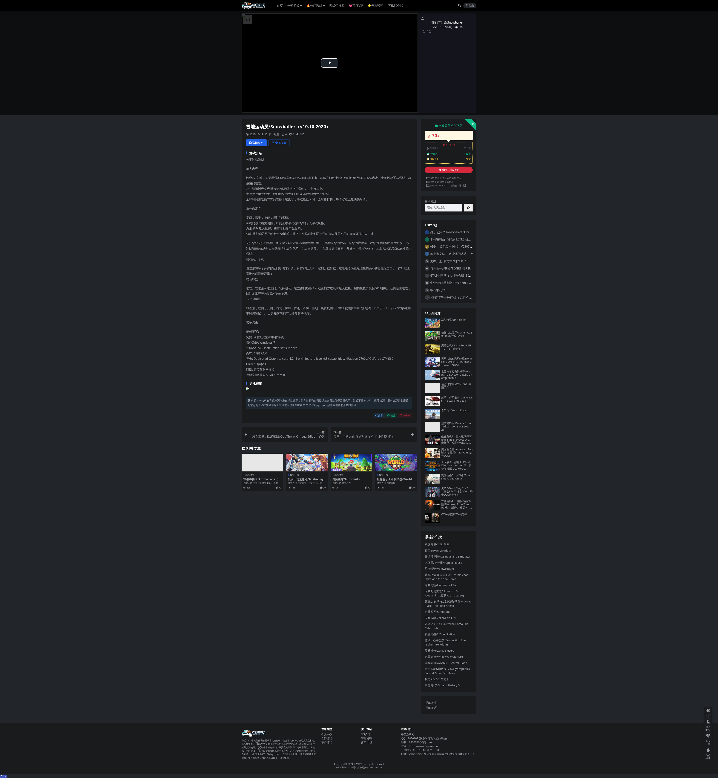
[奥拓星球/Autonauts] (351, 462)
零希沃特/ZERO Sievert (439, 650)
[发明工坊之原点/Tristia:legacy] (307, 462)
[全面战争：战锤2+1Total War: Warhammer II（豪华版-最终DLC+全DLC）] (432, 466)
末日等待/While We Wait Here (444, 656)
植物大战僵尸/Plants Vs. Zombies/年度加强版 (456, 334)
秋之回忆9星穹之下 (437, 679)
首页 (280, 6)
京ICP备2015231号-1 (346, 767)
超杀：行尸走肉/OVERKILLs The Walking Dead (456, 399)
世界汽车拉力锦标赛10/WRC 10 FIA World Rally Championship (456, 375)
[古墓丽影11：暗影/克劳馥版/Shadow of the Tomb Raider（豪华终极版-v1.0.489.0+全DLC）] (432, 505)
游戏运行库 (336, 6)
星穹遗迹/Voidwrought (439, 568)
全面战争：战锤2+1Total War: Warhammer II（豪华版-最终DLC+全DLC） (456, 465)
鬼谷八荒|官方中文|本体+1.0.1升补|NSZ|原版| (462, 261)
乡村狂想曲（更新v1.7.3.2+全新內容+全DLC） (460, 239)
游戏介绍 (432, 702)
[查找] (468, 207)
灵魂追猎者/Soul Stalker (440, 634)
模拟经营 (274, 134)
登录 (471, 5)
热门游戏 (326, 742)
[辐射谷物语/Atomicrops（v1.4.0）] (262, 462)
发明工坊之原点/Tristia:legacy (306, 480)
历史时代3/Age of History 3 (442, 685)
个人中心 (326, 734)
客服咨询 (366, 738)
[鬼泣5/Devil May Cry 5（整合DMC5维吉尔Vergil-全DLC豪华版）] (432, 492)
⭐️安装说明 (375, 6)
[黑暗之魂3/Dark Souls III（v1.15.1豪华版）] (432, 349)
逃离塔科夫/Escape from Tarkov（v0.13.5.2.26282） (456, 426)
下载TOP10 (395, 6)
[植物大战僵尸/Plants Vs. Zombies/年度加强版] (432, 336)
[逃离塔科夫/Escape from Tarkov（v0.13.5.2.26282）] (432, 427)
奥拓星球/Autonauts (346, 479)
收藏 (393, 415)
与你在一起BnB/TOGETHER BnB (452, 268)
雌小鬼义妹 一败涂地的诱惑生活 (451, 254)
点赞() (406, 415)
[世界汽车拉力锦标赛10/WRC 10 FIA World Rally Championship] (432, 375)
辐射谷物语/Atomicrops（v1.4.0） (261, 480)
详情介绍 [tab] (257, 143)
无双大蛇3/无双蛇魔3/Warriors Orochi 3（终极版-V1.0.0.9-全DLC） (456, 362)
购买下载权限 (450, 169)
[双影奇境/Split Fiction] (432, 323)
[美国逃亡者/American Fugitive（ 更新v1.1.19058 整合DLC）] (432, 453)
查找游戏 (430, 201)
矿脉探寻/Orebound (437, 611)
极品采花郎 (437, 290)
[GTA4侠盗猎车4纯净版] (432, 518)
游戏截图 (432, 708)
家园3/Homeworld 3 (438, 550)
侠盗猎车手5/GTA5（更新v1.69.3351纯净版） (461, 297)
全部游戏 (293, 6)
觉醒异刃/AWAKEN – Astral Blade (446, 663)
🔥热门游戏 (314, 6)
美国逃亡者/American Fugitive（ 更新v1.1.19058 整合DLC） (457, 452)
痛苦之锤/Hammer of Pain (441, 585)
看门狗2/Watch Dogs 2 (455, 410)
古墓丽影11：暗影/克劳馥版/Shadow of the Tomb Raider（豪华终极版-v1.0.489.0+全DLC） (456, 505)
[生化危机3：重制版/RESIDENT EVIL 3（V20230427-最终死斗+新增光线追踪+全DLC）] (432, 440)
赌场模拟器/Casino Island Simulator (447, 556)
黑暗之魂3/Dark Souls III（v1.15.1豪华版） (456, 347)
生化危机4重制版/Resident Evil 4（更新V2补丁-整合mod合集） (472, 283)
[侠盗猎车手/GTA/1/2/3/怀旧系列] (432, 388)
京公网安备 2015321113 (369, 767)
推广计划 (366, 742)
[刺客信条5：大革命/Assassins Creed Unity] (432, 479)
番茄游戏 (358, 764)
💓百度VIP (356, 6)
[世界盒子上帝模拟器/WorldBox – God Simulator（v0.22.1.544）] (396, 462)
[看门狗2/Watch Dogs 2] (432, 414)
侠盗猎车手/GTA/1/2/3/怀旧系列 (456, 386)
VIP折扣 (450, 145)
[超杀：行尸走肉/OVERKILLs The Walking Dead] (432, 401)
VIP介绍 (365, 734)
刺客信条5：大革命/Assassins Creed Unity (456, 477)
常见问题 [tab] (280, 143)
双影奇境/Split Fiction (454, 319)
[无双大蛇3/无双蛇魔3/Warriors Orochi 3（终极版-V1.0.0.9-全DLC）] (432, 362)
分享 (380, 415)
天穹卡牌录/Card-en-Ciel (440, 618)
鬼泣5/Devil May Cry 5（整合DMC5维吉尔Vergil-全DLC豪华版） (457, 491)
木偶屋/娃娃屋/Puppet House (443, 562)
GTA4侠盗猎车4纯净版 (454, 514)
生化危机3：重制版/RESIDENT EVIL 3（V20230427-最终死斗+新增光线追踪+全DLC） (456, 441)
